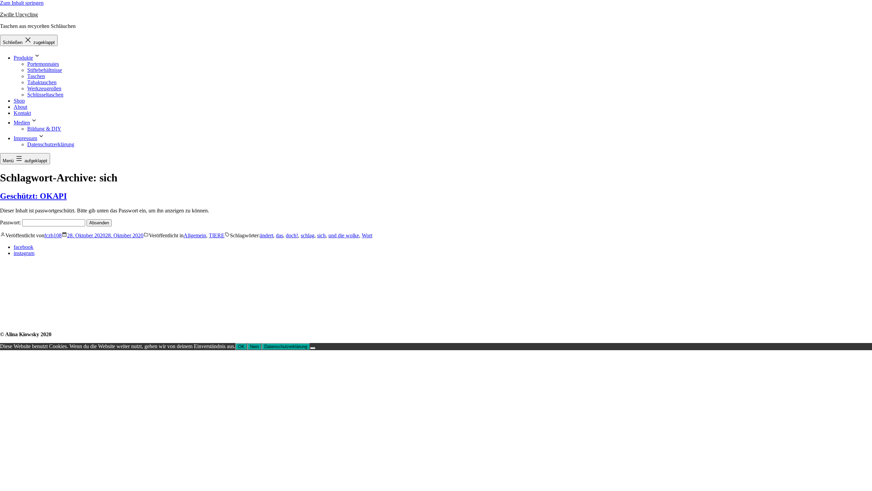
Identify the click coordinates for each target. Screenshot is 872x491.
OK (241, 346)
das (279, 235)
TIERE (216, 235)
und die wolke (343, 235)
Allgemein (195, 235)
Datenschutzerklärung (50, 144)
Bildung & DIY (44, 129)
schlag (307, 235)
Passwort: (11, 222)
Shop (19, 101)
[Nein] (312, 348)
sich (321, 235)
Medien (22, 122)
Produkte (23, 58)
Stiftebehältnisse (44, 70)
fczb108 (53, 235)
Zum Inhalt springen (22, 3)
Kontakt (22, 113)
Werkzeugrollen (44, 88)
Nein (254, 346)
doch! (292, 235)
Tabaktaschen (42, 82)
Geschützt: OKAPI (33, 196)
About (20, 107)
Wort (367, 235)
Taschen (36, 76)
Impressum (25, 138)
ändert (266, 235)
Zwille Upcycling (19, 14)
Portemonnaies (43, 64)
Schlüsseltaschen (45, 95)
